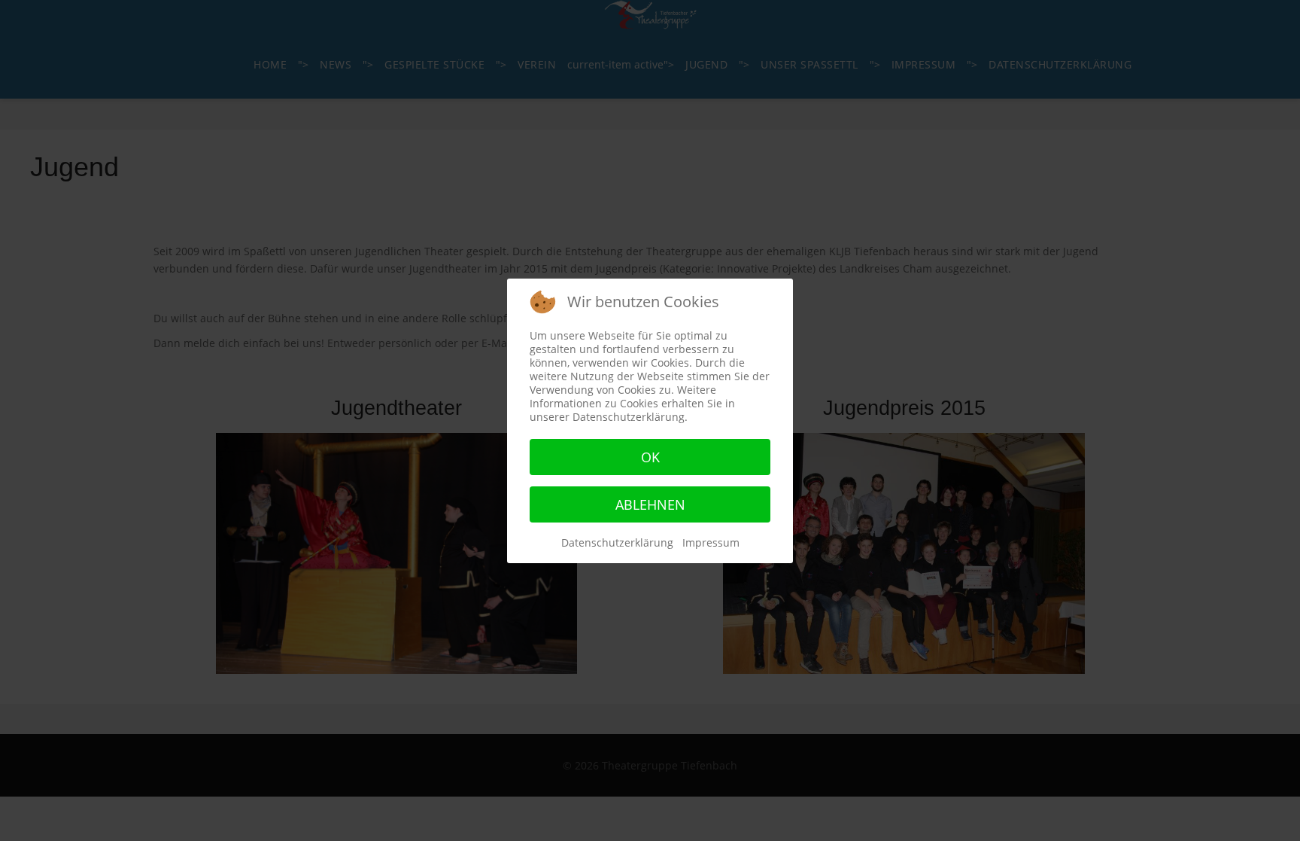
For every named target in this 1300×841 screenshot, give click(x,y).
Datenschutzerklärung (617, 542)
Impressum (711, 542)
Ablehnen (650, 504)
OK (650, 457)
